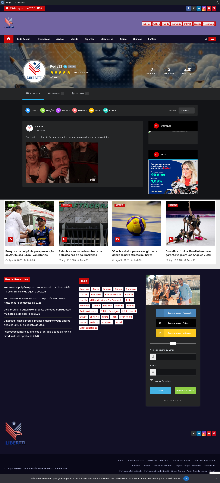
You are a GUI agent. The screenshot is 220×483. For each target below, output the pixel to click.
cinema (107, 289)
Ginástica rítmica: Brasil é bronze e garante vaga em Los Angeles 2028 (188, 253)
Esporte (197, 24)
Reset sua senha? (173, 400)
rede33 (39, 126)
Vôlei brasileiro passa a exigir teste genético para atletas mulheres (134, 253)
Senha (152, 365)
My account (209, 465)
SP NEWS (187, 24)
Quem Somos (178, 471)
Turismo (94, 322)
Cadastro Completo (181, 460)
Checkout (135, 465)
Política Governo (88, 311)
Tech (114, 316)
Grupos (81, 93)
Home (120, 460)
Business (84, 289)
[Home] (8, 39)
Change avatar (207, 460)
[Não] (216, 478)
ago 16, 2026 (16, 260)
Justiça (60, 39)
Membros (196, 465)
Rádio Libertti (129, 311)
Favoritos (82, 110)
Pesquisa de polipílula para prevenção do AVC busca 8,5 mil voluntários (29, 253)
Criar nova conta (185, 390)
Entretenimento (113, 294)
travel (83, 322)
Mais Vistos (107, 39)
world (119, 322)
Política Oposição (110, 311)
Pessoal (34, 110)
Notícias (146, 24)
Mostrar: (173, 110)
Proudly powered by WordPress (19, 468)
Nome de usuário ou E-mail (162, 349)
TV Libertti (107, 322)
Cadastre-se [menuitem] (19, 2)
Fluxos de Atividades (163, 465)
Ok (186, 478)
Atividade (35, 93)
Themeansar (61, 468)
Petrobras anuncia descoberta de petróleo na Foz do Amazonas (80, 253)
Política (156, 24)
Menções (50, 110)
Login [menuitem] (8, 2)
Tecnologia (208, 24)
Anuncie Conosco (136, 460)
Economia (176, 24)
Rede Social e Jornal (197, 471)
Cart (196, 460)
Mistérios (84, 305)
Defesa (84, 294)
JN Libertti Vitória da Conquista (106, 300)
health (83, 300)
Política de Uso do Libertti (156, 471)
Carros (95, 289)
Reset (212, 471)
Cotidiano (131, 289)
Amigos (57, 93)
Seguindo (66, 110)
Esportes (89, 39)
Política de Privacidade (130, 471)
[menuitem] (2, 2)
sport (105, 316)
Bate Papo (164, 460)
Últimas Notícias (88, 327)
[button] (206, 39)
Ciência (137, 39)
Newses (48, 468)
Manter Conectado (162, 381)
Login (187, 465)
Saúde (123, 39)
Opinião (119, 305)
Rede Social (23, 39)
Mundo (166, 24)
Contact (146, 465)
